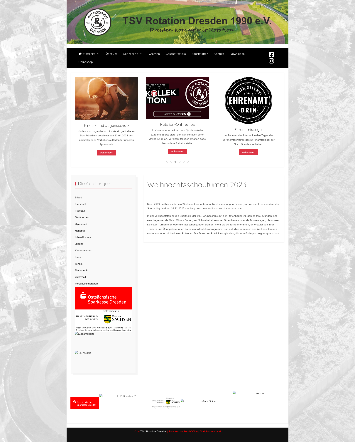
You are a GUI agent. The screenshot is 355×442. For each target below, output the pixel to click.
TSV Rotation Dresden (153, 431)
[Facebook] (271, 55)
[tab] (167, 162)
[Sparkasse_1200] (103, 298)
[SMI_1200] (103, 320)
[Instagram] (271, 61)
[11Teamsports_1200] (103, 340)
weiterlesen (106, 151)
